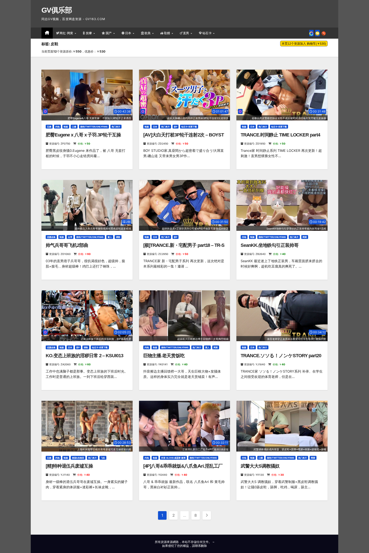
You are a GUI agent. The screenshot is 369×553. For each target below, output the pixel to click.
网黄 (305, 237)
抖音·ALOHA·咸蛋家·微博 (173, 457)
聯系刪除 (201, 545)
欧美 (148, 33)
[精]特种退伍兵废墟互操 (69, 466)
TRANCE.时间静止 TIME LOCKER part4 (280, 135)
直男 (186, 33)
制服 (66, 126)
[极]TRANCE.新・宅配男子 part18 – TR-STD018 (183, 248)
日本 (128, 33)
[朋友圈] (311, 33)
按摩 (89, 33)
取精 (167, 33)
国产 (109, 33)
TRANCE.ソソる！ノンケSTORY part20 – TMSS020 (281, 358)
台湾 (70, 237)
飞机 (103, 457)
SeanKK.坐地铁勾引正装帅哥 (269, 245)
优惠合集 (51, 237)
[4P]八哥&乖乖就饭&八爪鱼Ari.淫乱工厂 (183, 466)
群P (175, 126)
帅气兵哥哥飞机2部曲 (67, 245)
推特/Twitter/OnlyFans (94, 126)
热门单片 (116, 126)
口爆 (74, 126)
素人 (110, 237)
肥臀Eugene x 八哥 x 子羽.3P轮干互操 (83, 135)
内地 (57, 126)
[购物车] (317, 33)
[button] (323, 33)
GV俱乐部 (56, 10)
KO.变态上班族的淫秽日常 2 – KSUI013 (84, 355)
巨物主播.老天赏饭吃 (163, 355)
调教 (118, 237)
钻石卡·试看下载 (189, 126)
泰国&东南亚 (78, 457)
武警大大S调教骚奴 (260, 466)
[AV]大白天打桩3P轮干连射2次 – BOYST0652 (183, 137)
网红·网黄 (67, 33)
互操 (49, 126)
